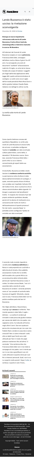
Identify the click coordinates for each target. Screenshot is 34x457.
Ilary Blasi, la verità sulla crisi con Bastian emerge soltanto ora (17, 400)
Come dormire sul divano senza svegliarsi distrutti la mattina (17, 392)
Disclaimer (28, 454)
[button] (25, 11)
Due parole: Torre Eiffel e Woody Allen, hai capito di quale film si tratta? (17, 408)
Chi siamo (5, 454)
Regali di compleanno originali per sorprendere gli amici (17, 385)
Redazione (12, 454)
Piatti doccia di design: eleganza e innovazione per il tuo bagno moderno (17, 377)
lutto (27, 360)
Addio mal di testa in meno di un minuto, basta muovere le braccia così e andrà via (17, 416)
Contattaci (17, 443)
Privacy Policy (20, 454)
